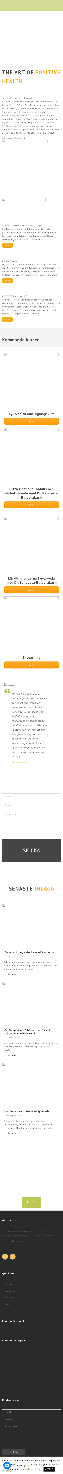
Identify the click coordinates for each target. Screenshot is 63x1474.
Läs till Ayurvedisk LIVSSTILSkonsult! (24, 225)
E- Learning (31, 657)
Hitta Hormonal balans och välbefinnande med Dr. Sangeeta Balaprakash (31, 493)
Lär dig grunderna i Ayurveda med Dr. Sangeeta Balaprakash (31, 580)
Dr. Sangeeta (9, 261)
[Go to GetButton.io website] (7, 1471)
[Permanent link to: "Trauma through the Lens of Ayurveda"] (31, 925)
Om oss (8, 1284)
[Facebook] (5, 1257)
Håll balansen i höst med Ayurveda (26, 1111)
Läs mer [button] (31, 1202)
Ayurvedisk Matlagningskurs (31, 414)
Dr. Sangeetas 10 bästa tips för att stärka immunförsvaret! (27, 1031)
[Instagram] (13, 1257)
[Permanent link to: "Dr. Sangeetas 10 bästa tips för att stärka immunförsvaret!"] (31, 1003)
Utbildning (10, 1291)
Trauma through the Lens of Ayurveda (29, 952)
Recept (8, 1304)
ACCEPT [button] (49, 1469)
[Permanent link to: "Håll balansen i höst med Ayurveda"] (31, 1084)
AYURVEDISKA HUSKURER (14, 296)
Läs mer (7, 245)
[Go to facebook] (7, 1465)
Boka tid (9, 1297)
